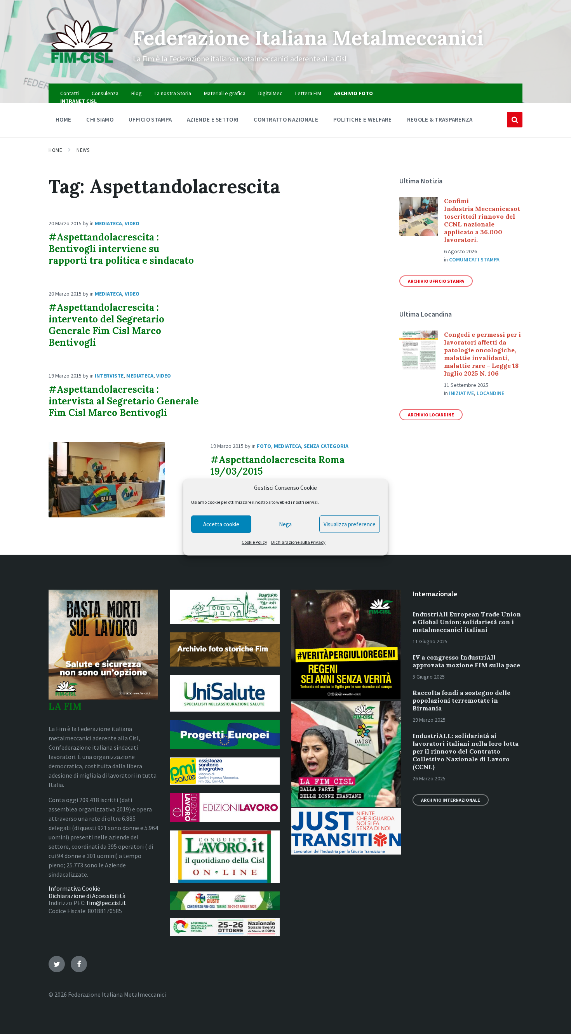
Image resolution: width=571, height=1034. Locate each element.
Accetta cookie (221, 524)
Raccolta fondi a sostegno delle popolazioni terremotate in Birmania (461, 700)
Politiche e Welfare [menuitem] (362, 119)
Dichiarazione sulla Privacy (298, 542)
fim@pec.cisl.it (106, 903)
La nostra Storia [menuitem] (173, 93)
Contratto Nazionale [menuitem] (286, 119)
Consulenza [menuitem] (105, 93)
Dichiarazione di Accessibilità (87, 896)
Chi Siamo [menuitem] (99, 119)
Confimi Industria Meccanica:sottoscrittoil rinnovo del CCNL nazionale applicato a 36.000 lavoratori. (482, 220)
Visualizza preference (350, 524)
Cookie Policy (254, 542)
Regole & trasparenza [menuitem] (440, 119)
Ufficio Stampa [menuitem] (150, 119)
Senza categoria (326, 445)
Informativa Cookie (74, 888)
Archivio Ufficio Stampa (436, 281)
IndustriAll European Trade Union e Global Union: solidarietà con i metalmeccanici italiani (467, 622)
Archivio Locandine (431, 415)
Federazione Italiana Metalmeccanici (308, 37)
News (83, 150)
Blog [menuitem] (136, 93)
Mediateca (108, 223)
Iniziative (461, 393)
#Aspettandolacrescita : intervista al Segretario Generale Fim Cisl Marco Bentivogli (123, 401)
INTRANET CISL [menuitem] (78, 100)
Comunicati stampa (474, 259)
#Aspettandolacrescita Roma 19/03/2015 (278, 465)
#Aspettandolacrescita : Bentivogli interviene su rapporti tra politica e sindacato (121, 248)
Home (55, 150)
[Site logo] (85, 68)
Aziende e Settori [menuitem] (212, 119)
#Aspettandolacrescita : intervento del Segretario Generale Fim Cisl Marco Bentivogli (106, 324)
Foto (264, 445)
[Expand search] (514, 119)
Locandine (490, 393)
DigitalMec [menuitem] (270, 93)
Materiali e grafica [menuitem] (224, 93)
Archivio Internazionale (450, 800)
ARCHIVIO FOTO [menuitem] (353, 93)
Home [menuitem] (63, 119)
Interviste (109, 375)
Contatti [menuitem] (69, 93)
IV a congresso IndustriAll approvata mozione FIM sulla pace (466, 661)
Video (132, 223)
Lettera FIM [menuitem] (308, 93)
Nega (285, 524)
